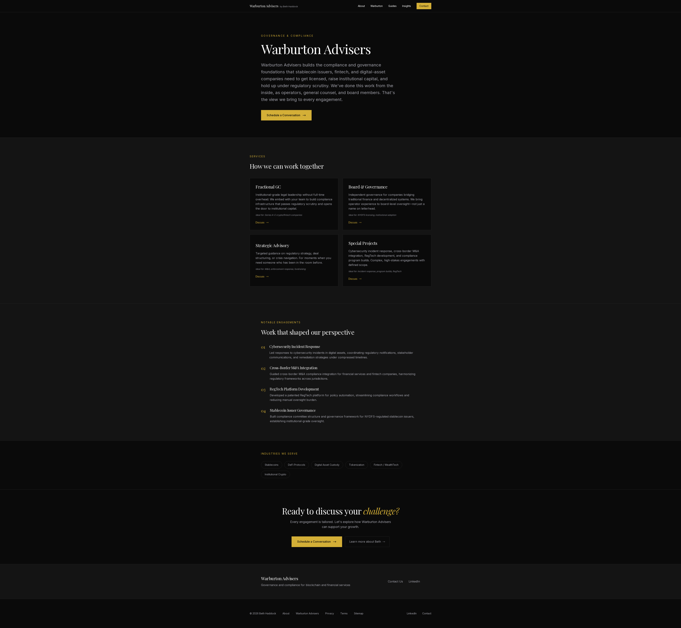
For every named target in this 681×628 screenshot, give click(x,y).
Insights (406, 5)
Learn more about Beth (365, 541)
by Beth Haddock (289, 6)
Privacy (329, 613)
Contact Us (395, 581)
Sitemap (358, 613)
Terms (344, 613)
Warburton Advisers (264, 6)
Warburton (376, 5)
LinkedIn (414, 581)
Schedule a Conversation (283, 115)
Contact (423, 5)
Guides (392, 5)
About (361, 5)
